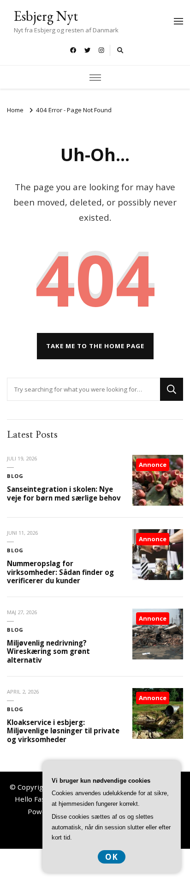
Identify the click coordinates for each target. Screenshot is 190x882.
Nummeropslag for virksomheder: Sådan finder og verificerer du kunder (60, 572)
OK (111, 857)
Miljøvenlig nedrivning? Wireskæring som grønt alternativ (48, 651)
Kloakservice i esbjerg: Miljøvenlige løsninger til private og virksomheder (63, 731)
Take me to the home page (95, 346)
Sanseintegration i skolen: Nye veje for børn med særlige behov (64, 493)
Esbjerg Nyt (46, 16)
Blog (15, 475)
